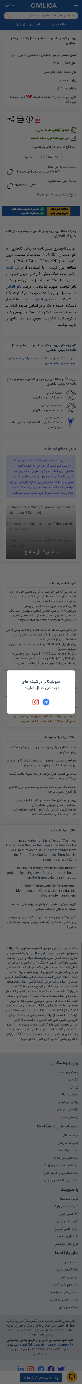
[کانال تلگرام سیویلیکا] (46, 702)
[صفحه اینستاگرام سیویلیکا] (36, 702)
